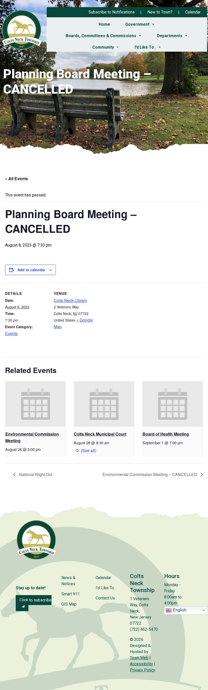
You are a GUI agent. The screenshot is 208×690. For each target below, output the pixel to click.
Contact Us (105, 598)
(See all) (88, 450)
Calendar (193, 12)
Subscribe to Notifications (112, 12)
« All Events (16, 178)
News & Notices (68, 580)
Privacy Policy (142, 670)
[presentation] (35, 404)
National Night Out (35, 474)
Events (11, 333)
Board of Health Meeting (166, 434)
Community (103, 47)
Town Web (139, 657)
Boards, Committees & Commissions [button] (101, 35)
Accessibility (141, 664)
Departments (169, 35)
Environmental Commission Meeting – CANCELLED (150, 474)
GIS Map (69, 604)
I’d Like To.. (145, 47)
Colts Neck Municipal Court (100, 434)
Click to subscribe (35, 600)
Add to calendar (31, 269)
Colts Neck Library (70, 300)
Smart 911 (70, 594)
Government (137, 24)
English (179, 610)
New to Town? (159, 12)
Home (104, 24)
